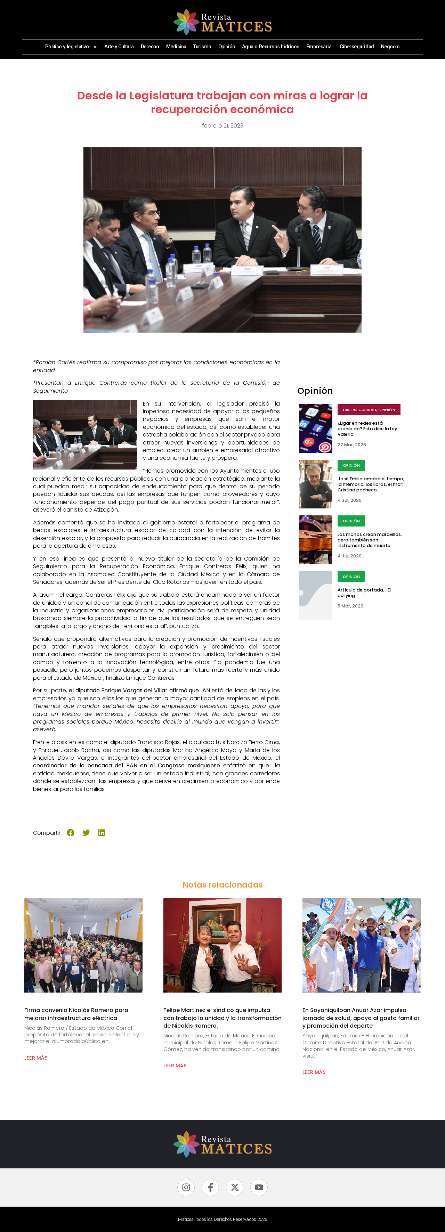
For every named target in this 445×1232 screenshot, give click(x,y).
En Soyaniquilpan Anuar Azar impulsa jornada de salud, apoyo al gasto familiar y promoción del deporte (361, 1018)
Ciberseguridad (357, 47)
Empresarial (319, 47)
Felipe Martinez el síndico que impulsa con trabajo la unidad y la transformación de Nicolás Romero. (222, 1018)
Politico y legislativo (67, 47)
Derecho (150, 47)
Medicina (176, 47)
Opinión (226, 47)
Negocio (390, 47)
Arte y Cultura (119, 47)
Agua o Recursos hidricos (270, 47)
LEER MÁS (36, 1057)
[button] (71, 833)
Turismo (202, 47)
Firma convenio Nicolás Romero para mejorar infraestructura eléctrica (76, 1014)
